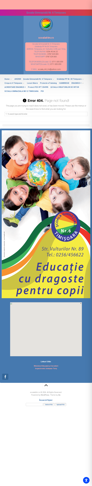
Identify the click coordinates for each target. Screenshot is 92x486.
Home (7, 79)
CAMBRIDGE (64, 83)
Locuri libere (32, 83)
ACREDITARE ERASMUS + (15, 87)
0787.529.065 (52, 54)
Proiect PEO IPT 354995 (38, 87)
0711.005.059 (57, 62)
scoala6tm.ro (46, 4)
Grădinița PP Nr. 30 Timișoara (69, 79)
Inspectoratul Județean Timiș (46, 368)
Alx (59, 395)
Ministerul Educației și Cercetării (46, 366)
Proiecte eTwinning (48, 83)
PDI (42, 91)
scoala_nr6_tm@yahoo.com (49, 69)
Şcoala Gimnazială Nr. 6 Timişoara (37, 79)
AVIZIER (17, 79)
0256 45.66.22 (52, 52)
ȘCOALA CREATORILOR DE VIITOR (64, 87)
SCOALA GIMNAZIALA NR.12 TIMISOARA (21, 91)
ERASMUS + (76, 83)
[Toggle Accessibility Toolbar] (86, 480)
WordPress (45, 395)
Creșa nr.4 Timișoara (13, 83)
